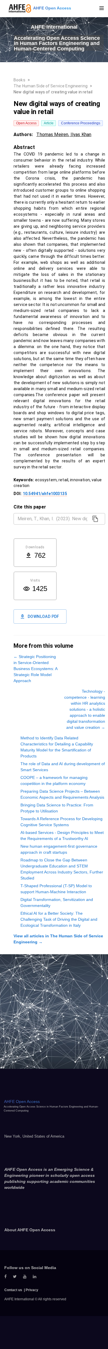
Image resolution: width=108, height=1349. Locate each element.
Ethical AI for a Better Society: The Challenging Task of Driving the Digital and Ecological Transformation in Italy (58, 919)
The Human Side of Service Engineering (51, 86)
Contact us (13, 1290)
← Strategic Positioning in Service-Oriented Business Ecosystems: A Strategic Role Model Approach (35, 668)
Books (19, 80)
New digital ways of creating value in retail (53, 92)
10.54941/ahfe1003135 (45, 493)
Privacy (32, 1290)
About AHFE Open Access (29, 1230)
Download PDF (43, 616)
